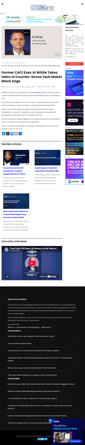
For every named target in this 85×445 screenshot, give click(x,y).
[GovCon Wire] (42, 8)
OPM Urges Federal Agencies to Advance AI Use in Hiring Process (32, 375)
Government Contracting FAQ (28, 327)
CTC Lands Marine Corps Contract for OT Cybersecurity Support (32, 398)
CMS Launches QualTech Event (19, 343)
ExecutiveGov (14, 330)
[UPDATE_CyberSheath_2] (74, 142)
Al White (4, 93)
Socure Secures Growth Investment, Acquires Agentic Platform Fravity (14, 171)
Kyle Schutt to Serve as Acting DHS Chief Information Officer (31, 336)
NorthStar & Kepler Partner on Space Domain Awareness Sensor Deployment (37, 423)
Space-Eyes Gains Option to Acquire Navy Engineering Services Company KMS (15, 214)
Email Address (70, 57)
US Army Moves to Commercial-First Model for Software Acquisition (34, 351)
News (53, 87)
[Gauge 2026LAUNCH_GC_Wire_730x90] (42, 19)
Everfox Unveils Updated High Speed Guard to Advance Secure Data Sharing (37, 416)
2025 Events (46, 327)
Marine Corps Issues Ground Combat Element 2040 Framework (32, 368)
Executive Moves (18, 63)
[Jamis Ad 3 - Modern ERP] (74, 171)
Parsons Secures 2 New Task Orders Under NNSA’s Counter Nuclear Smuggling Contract (41, 384)
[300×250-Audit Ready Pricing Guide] (74, 83)
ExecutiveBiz (14, 378)
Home (6, 63)
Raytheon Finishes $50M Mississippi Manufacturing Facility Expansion (34, 391)
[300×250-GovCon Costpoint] (67, 432)
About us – (12, 327)
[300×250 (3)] (74, 112)
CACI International (35, 93)
